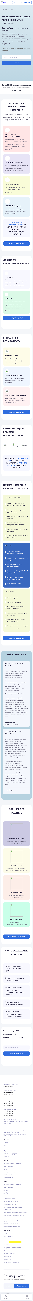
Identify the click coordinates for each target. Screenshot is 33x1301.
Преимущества (8, 1166)
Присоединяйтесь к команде (12, 1163)
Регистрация (25, 3)
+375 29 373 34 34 (8, 1096)
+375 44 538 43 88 (8, 1106)
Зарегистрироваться (16, 244)
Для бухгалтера (8, 1193)
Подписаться (21, 1286)
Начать (16, 63)
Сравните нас (8, 1259)
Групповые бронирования (11, 1218)
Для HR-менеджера (9, 1199)
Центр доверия (8, 1236)
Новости (6, 1239)
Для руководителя (9, 1190)
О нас (5, 1233)
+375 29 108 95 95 (8, 1104)
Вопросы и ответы (9, 1253)
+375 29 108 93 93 (8, 1094)
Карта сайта (7, 1256)
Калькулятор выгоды (10, 1172)
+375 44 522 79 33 (8, 1113)
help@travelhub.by (8, 1086)
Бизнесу (10, 10)
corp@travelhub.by (8, 1115)
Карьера (12, 1242)
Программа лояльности (11, 1169)
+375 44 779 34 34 (8, 1111)
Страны (6, 1142)
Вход (15, 3)
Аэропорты (7, 1148)
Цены (5, 1145)
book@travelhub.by (8, 1092)
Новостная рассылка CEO (11, 1262)
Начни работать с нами (16, 937)
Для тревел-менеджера (11, 1196)
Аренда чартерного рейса (11, 1221)
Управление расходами (11, 1224)
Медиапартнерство (9, 1151)
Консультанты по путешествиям (13, 1247)
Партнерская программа (11, 1154)
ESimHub (6, 1156)
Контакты (6, 1250)
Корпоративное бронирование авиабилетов (13, 1208)
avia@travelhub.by (8, 1102)
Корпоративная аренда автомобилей (15, 1215)
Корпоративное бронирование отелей (15, 1212)
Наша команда (8, 1175)
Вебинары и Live (8, 1177)
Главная (4, 10)
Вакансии (6, 1245)
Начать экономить (16, 1054)
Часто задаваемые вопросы (12, 1226)
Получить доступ (16, 318)
